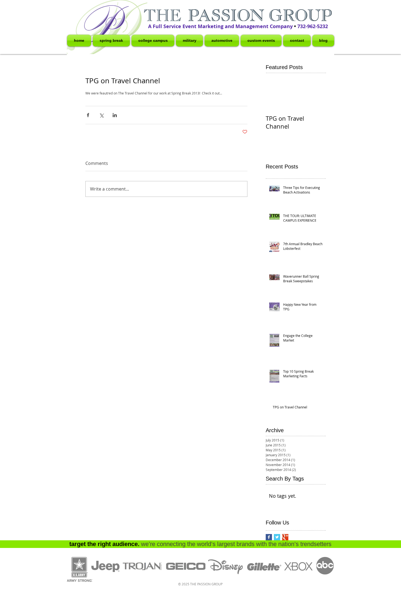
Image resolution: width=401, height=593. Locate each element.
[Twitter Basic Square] (277, 537)
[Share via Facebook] (88, 115)
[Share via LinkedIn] (114, 115)
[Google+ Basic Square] (285, 537)
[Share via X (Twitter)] (101, 115)
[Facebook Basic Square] (269, 537)
